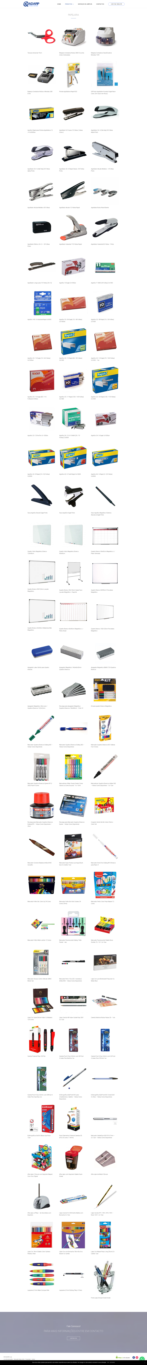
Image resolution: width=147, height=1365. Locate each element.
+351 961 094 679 (116, 4)
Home (59, 4)
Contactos (100, 4)
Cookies (33, 1359)
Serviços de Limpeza (85, 4)
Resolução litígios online (19, 1359)
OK (108, 1362)
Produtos (68, 4)
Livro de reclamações (8, 1359)
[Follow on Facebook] (133, 1357)
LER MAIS (112, 1362)
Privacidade (28, 1359)
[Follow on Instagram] (137, 1357)
